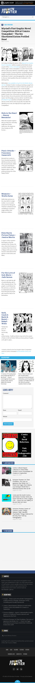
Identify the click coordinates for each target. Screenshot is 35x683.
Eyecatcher (10, 25)
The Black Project (6, 100)
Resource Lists (11, 654)
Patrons (25, 654)
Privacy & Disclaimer (26, 676)
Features (22, 650)
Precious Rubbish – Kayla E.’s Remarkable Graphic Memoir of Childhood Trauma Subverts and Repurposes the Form (18, 614)
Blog (5, 25)
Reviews (27, 650)
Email (19, 410)
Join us (11, 589)
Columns (16, 650)
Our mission (5, 589)
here (15, 643)
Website (5, 416)
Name (4, 410)
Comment (6, 393)
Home (7, 650)
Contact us (18, 654)
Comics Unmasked (14, 67)
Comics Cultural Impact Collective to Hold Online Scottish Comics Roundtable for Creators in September (17, 607)
